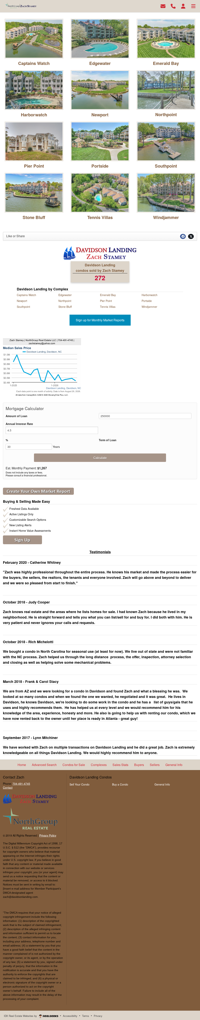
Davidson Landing (100, 265)
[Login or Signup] (183, 6)
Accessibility (70, 1016)
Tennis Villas (100, 217)
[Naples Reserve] (100, 89)
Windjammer (166, 217)
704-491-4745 (21, 784)
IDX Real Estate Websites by (21, 1016)
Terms (85, 1016)
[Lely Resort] (34, 89)
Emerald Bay (166, 63)
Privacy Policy (47, 835)
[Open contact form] (163, 6)
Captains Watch (34, 63)
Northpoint (166, 114)
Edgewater (100, 63)
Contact (7, 787)
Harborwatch (34, 114)
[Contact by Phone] (173, 6)
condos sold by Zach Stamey (100, 270)
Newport (99, 114)
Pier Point (34, 166)
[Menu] (193, 6)
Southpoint (166, 166)
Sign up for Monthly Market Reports (100, 320)
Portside (99, 166)
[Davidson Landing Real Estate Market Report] (38, 491)
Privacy (98, 1016)
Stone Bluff (34, 217)
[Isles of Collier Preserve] (166, 37)
